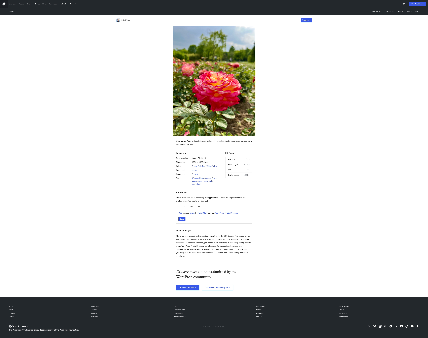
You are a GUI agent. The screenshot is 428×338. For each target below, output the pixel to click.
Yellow (215, 166)
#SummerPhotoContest (201, 178)
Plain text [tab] (201, 207)
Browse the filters (188, 287)
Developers (178, 313)
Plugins (94, 313)
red (193, 184)
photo (192, 213)
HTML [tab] (191, 207)
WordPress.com (345, 306)
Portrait (195, 174)
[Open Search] (404, 4)
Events (258, 310)
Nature (194, 170)
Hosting (12, 313)
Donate (260, 313)
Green (194, 166)
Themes (94, 310)
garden (194, 181)
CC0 (180, 213)
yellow (198, 184)
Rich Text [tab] (181, 207)
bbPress (343, 313)
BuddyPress (344, 317)
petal (206, 181)
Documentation (179, 310)
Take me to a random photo (217, 287)
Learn (176, 306)
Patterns (94, 317)
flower (214, 178)
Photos (11, 11)
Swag (259, 317)
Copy (182, 219)
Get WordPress (417, 4)
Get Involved (261, 306)
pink (210, 181)
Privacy (11, 317)
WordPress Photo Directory (226, 213)
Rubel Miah (125, 20)
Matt (341, 310)
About (11, 306)
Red (204, 166)
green (200, 181)
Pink (199, 166)
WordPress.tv (180, 317)
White (209, 166)
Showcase (95, 306)
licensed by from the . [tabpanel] (208, 213)
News (11, 310)
